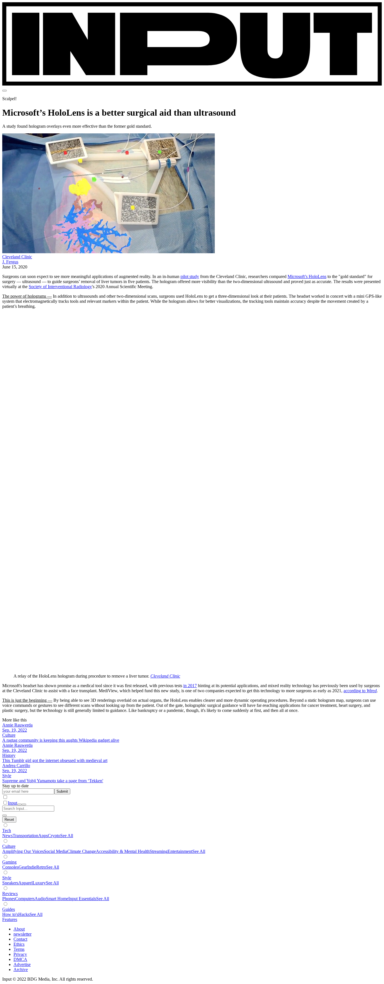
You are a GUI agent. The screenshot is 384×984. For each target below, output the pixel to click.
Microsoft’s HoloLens (307, 276)
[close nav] (24, 804)
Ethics (18, 944)
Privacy (20, 954)
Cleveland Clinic (17, 256)
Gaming (9, 862)
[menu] (4, 90)
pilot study (189, 276)
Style (6, 877)
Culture (8, 846)
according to (355, 690)
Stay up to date (15, 785)
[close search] (4, 815)
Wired (372, 690)
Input (12, 803)
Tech (6, 830)
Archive (20, 969)
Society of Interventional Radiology (60, 286)
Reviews (10, 893)
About (19, 929)
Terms (18, 949)
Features (9, 919)
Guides (8, 909)
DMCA (20, 959)
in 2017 (190, 685)
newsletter (22, 934)
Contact (20, 939)
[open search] (19, 804)
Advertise (22, 964)
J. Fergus (10, 261)
